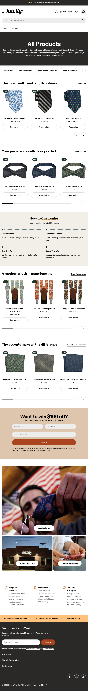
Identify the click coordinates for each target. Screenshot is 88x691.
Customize (15, 127)
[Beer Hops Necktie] (73, 101)
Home (4, 28)
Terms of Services (33, 648)
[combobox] (44, 20)
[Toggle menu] (3, 11)
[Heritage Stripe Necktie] (44, 101)
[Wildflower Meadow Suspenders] (15, 292)
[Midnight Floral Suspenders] (73, 292)
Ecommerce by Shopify (38, 685)
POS (23, 685)
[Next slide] (83, 135)
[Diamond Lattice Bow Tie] (15, 170)
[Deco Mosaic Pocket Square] (44, 363)
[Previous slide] (76, 135)
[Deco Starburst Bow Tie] (44, 170)
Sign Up (44, 442)
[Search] (83, 20)
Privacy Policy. (48, 648)
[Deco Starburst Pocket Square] (73, 363)
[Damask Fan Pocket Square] (15, 363)
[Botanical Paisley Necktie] (15, 101)
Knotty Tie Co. (14, 685)
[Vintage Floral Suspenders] (44, 292)
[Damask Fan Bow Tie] (73, 170)
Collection (14, 28)
